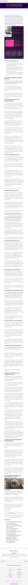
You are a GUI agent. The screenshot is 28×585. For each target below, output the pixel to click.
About (10, 571)
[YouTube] (14, 581)
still (8, 229)
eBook (19, 571)
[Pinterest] (17, 581)
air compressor (6, 122)
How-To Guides (13, 6)
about (20, 382)
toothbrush (11, 365)
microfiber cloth (6, 304)
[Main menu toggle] (25, 1)
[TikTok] (20, 581)
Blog (19, 575)
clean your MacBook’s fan (11, 347)
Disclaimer (10, 577)
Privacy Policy (10, 574)
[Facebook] (7, 581)
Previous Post (2, 561)
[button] (27, 1)
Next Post (26, 561)
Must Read (19, 577)
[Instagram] (10, 581)
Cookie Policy (10, 575)
